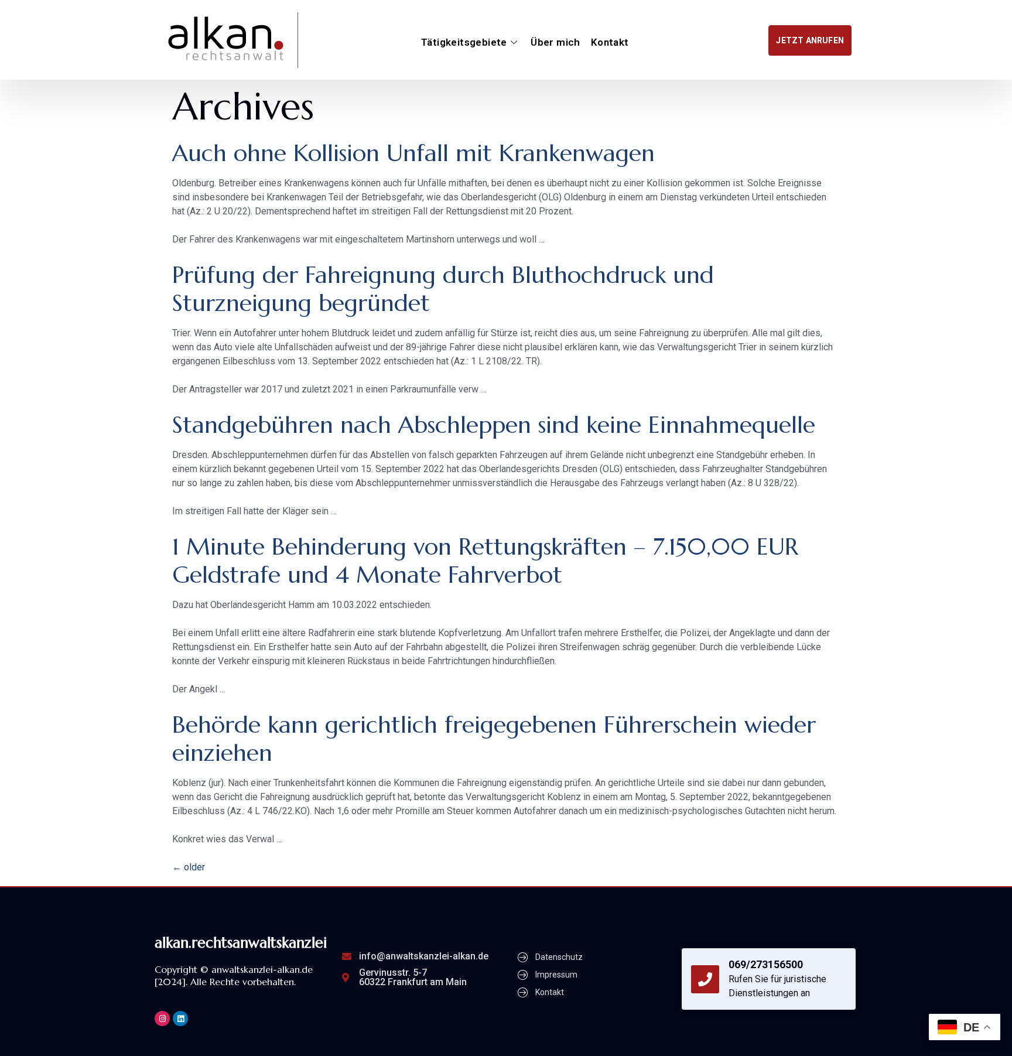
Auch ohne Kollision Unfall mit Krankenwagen (413, 153)
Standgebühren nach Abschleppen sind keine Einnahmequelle (493, 424)
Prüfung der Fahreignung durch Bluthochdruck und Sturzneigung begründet (443, 288)
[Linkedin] (180, 1018)
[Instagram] (162, 1018)
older (188, 867)
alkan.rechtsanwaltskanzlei (241, 943)
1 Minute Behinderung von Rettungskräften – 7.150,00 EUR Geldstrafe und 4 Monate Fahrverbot (485, 560)
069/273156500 (766, 964)
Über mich (555, 42)
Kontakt (610, 42)
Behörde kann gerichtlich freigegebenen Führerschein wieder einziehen (494, 738)
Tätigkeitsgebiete (464, 42)
